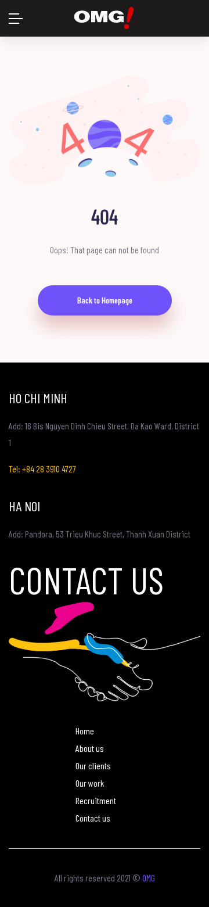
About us (89, 748)
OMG (148, 877)
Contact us (92, 817)
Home (84, 730)
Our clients (93, 765)
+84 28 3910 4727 (49, 468)
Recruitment (95, 800)
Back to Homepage (104, 300)
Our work (89, 782)
